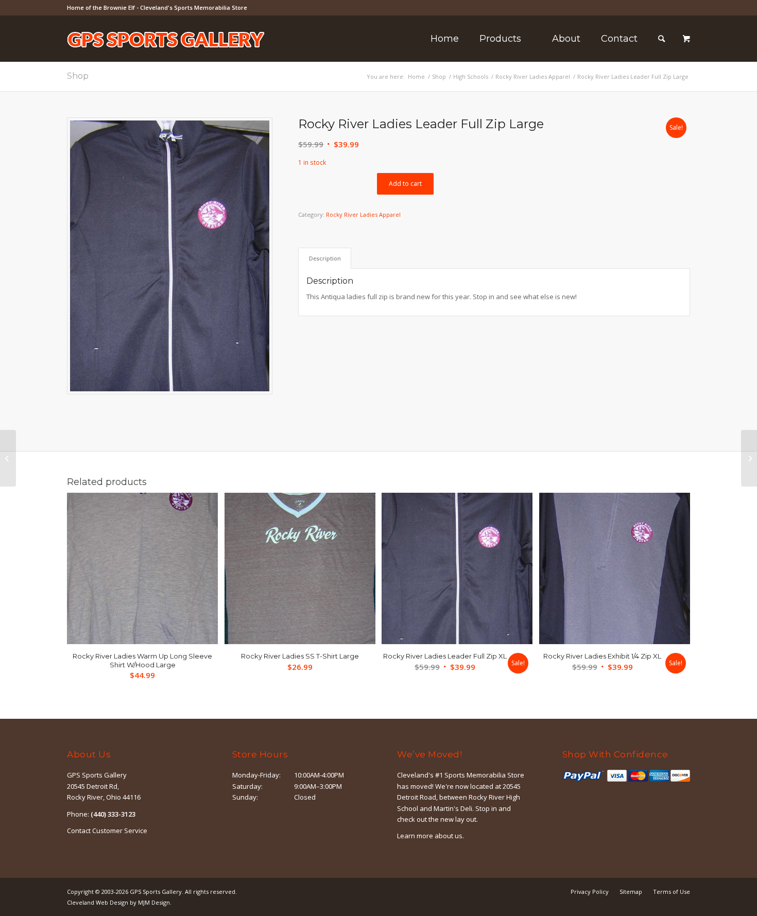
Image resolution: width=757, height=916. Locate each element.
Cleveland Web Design (97, 902)
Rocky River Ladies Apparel (363, 214)
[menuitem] (444, 38)
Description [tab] (325, 258)
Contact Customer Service (107, 830)
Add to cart (405, 183)
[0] (686, 39)
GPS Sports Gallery (156, 891)
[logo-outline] (166, 54)
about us (448, 835)
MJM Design (154, 902)
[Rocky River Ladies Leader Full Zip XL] (749, 458)
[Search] (661, 38)
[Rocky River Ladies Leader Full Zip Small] (8, 458)
